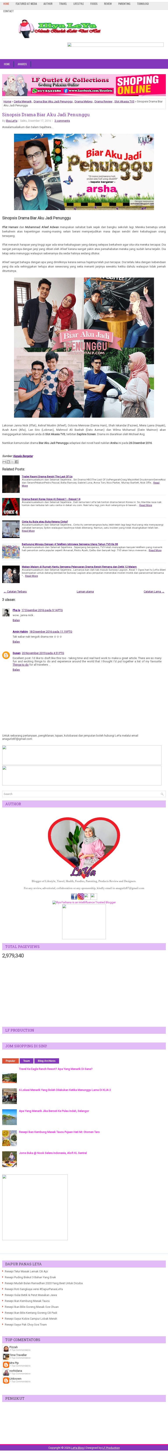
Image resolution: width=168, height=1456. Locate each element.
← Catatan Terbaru (15, 591)
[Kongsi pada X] (12, 462)
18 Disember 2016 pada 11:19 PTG (50, 631)
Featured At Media (26, 3)
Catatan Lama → (154, 591)
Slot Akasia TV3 (124, 101)
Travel (63, 3)
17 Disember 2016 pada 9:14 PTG (42, 610)
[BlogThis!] (8, 462)
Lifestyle (79, 3)
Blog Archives (47, 1060)
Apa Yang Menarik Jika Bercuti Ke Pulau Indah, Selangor (54, 1111)
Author (48, 3)
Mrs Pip (14, 1363)
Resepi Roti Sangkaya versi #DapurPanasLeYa (34, 1289)
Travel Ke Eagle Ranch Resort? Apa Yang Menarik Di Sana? (56, 1069)
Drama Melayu (84, 101)
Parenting (124, 3)
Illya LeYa (11, 120)
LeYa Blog (77, 1447)
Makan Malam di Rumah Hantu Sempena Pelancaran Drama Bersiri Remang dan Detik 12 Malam (79, 566)
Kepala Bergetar (23, 456)
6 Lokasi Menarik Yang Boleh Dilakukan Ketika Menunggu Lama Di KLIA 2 (65, 1090)
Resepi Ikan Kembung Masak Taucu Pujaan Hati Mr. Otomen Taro (59, 1132)
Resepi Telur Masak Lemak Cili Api (26, 1271)
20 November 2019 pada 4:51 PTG (43, 653)
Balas (16, 620)
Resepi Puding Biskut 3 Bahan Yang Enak (30, 1277)
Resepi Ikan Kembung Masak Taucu (27, 1301)
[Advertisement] (84, 992)
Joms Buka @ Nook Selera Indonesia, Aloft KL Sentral (53, 1153)
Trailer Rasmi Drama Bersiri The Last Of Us (47, 476)
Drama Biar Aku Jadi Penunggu (53, 101)
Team (26, 1060)
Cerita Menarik (23, 101)
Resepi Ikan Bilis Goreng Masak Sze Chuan (32, 1306)
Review (108, 3)
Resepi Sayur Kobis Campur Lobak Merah (31, 1318)
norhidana (15, 1370)
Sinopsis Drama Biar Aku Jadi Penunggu (46, 114)
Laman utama (85, 591)
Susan (17, 653)
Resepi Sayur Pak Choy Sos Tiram (26, 1324)
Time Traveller (18, 1355)
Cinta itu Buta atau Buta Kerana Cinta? (45, 521)
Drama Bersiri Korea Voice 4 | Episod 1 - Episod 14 (51, 499)
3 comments (62, 120)
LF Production (111, 1447)
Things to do (21, 664)
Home (6, 3)
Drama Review (103, 101)
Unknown (15, 1378)
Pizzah (13, 1347)
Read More (145, 505)
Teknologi (143, 3)
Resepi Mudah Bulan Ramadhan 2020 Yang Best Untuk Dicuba (44, 1283)
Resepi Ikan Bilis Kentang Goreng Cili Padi (31, 1312)
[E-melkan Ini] (4, 462)
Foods (94, 3)
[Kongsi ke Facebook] (16, 462)
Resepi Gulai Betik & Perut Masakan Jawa (31, 1295)
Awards (22, 64)
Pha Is (16, 610)
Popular (10, 1060)
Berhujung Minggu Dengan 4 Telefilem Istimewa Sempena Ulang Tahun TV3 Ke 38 (70, 544)
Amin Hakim (20, 631)
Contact (8, 11)
